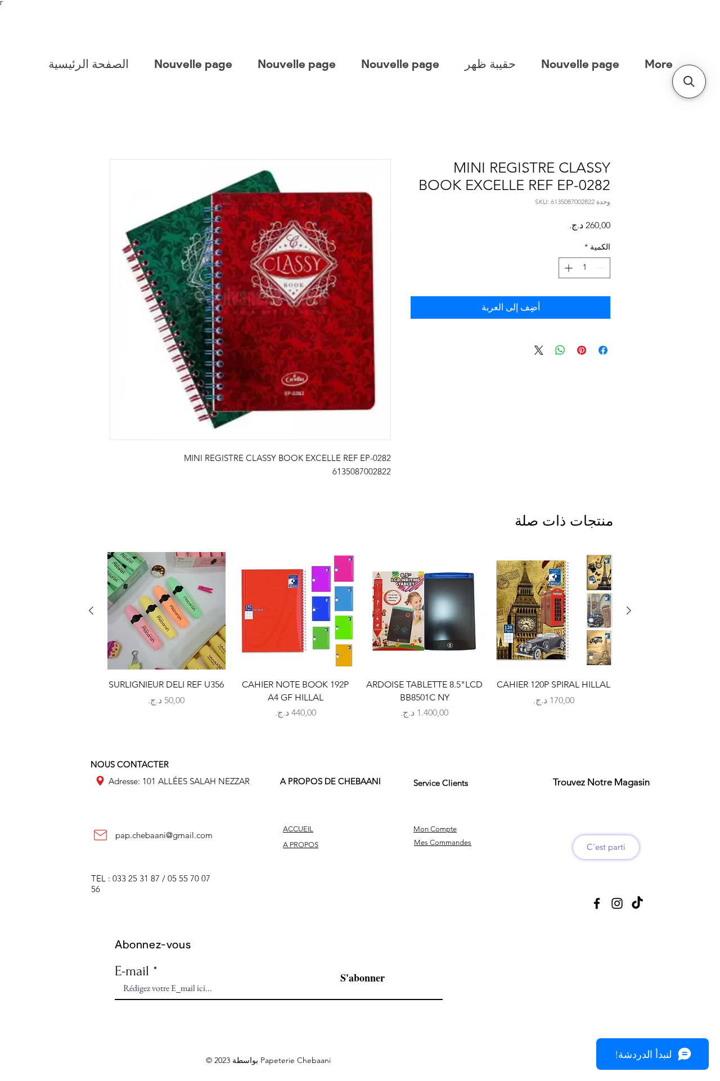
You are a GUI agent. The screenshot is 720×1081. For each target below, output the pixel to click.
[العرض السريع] (554, 613)
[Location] (100, 782)
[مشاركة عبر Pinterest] (581, 352)
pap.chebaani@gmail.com (164, 836)
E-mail (132, 973)
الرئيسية (594, 120)
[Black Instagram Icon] (617, 905)
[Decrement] (602, 269)
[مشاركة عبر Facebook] (603, 352)
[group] (360, 650)
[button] (689, 81)
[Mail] (100, 837)
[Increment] (567, 269)
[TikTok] (637, 905)
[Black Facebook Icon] (597, 905)
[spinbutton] (584, 269)
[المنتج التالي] (91, 612)
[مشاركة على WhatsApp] (560, 352)
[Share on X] (539, 352)
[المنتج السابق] (629, 612)
